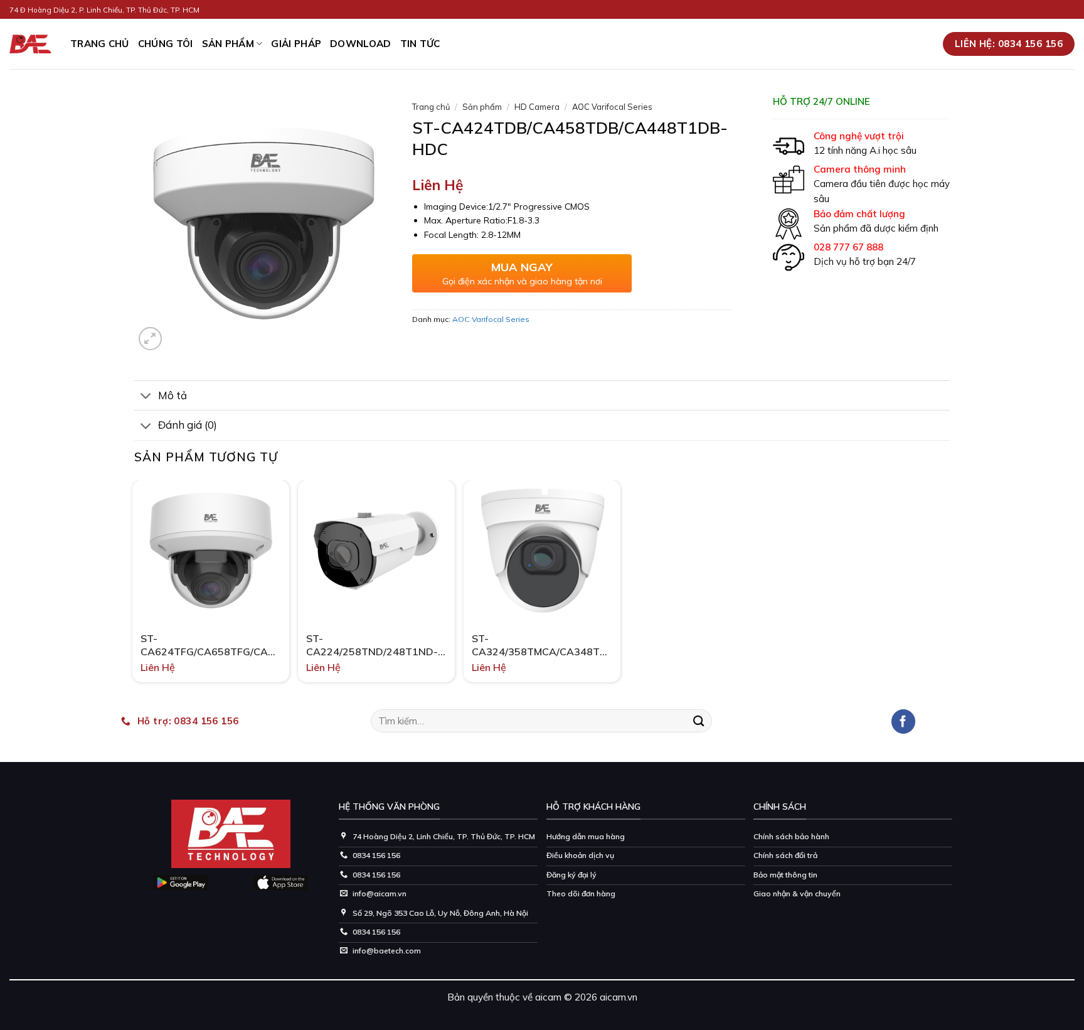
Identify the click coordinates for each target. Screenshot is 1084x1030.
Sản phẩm (228, 44)
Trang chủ (431, 107)
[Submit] (699, 720)
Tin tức (420, 44)
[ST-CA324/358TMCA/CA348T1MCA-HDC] (542, 550)
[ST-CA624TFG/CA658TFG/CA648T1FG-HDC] (211, 550)
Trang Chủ (99, 44)
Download (360, 44)
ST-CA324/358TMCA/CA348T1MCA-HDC (542, 645)
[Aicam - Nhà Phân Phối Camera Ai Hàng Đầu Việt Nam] (30, 44)
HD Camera (537, 107)
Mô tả (172, 395)
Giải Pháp (296, 44)
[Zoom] (150, 338)
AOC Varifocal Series (612, 107)
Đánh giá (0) (187, 424)
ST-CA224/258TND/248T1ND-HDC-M (372, 645)
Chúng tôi (165, 44)
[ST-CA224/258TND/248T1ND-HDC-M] (376, 550)
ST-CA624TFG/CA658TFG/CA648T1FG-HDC (211, 645)
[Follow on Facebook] (903, 721)
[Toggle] (145, 396)
